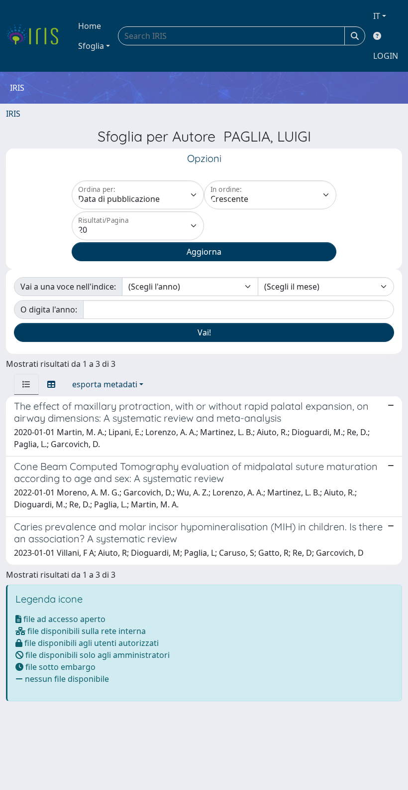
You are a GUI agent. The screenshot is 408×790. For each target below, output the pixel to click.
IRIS (13, 113)
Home (89, 25)
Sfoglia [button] (91, 45)
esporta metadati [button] (104, 384)
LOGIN (385, 55)
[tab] (26, 384)
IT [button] (376, 15)
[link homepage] (36, 35)
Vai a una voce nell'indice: (68, 286)
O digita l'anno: (48, 309)
